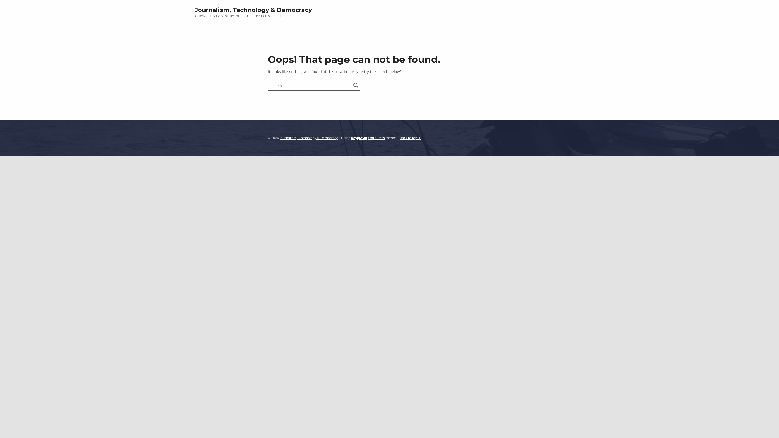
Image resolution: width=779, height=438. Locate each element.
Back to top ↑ (410, 138)
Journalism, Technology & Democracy (253, 9)
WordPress (376, 138)
